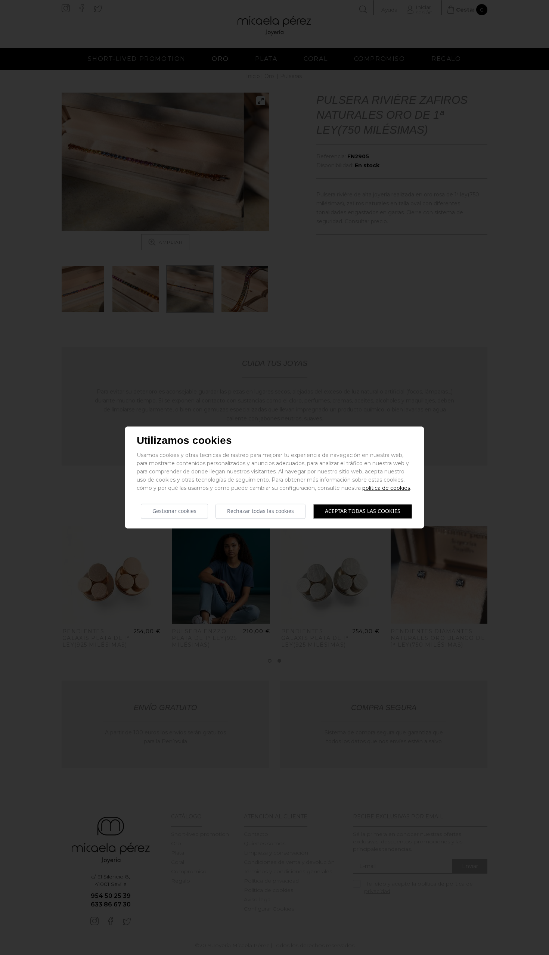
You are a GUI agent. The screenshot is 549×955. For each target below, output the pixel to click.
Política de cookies (386, 488)
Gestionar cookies (174, 510)
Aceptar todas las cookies (362, 510)
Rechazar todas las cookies (260, 510)
